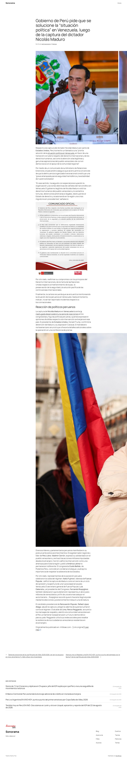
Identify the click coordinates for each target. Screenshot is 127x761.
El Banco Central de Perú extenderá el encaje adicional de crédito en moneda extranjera (43, 694)
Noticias (54, 44)
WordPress (118, 756)
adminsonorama (46, 44)
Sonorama (10, 3)
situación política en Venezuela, (61, 153)
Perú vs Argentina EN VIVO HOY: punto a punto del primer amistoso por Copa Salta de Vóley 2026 (47, 700)
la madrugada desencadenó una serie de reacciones (59, 312)
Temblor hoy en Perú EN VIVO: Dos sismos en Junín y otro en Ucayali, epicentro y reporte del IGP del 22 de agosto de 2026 (54, 706)
